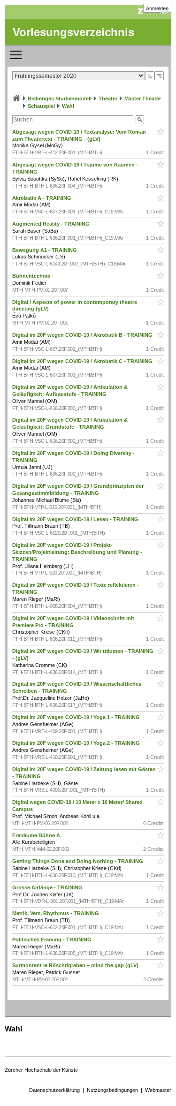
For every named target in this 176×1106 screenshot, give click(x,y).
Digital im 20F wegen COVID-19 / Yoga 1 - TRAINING (76, 717)
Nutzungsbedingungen (112, 1090)
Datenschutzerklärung (54, 1090)
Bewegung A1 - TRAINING (45, 250)
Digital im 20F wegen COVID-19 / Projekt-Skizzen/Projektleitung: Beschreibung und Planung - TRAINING (77, 552)
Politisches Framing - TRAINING (52, 939)
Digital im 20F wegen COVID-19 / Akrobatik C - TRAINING (83, 361)
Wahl (68, 106)
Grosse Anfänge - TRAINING (48, 887)
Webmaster (158, 1090)
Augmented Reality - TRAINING (51, 224)
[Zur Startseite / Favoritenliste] (16, 98)
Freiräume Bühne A (36, 835)
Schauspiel (41, 106)
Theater (108, 98)
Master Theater (142, 98)
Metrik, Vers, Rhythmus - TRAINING (56, 913)
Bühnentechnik (32, 276)
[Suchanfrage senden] (140, 119)
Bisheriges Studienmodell (60, 98)
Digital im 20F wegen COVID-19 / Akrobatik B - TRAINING (83, 335)
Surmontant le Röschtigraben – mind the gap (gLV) (76, 965)
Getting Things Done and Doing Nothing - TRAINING (78, 861)
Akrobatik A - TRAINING (42, 198)
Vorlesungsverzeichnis (73, 32)
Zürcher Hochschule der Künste (41, 1070)
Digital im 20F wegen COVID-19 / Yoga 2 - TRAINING (76, 743)
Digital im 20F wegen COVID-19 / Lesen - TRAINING (76, 519)
